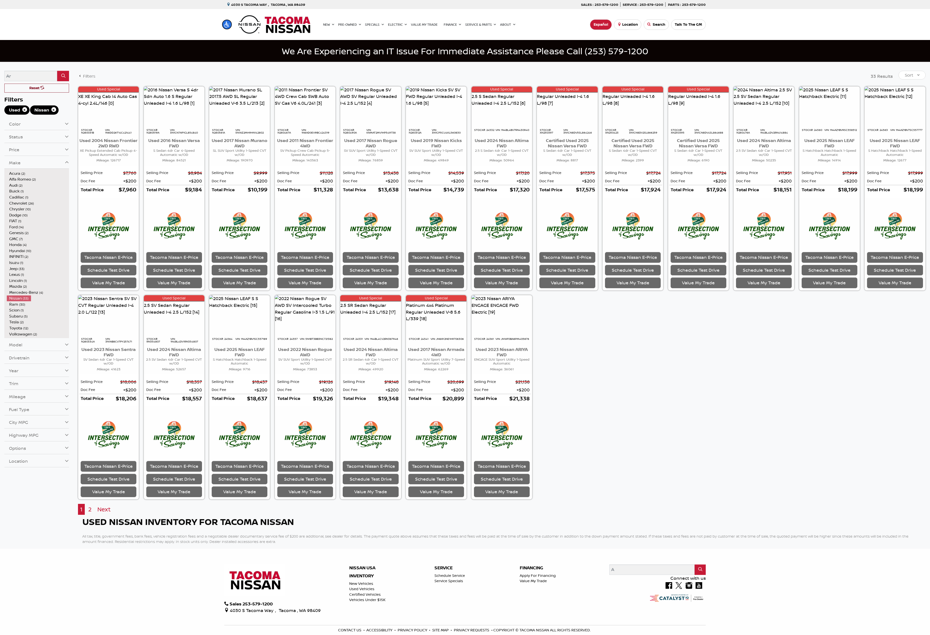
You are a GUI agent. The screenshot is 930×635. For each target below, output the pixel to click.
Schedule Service (449, 608)
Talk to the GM (688, 24)
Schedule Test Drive (108, 286)
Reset (34, 87)
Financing (531, 600)
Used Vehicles (361, 621)
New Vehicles (361, 616)
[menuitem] (38, 173)
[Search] (63, 76)
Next (104, 542)
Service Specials (448, 613)
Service (443, 600)
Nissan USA (362, 600)
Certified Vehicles (365, 627)
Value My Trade (533, 613)
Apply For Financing (538, 608)
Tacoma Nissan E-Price (108, 273)
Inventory (361, 608)
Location (630, 24)
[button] (227, 24)
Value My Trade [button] (108, 299)
